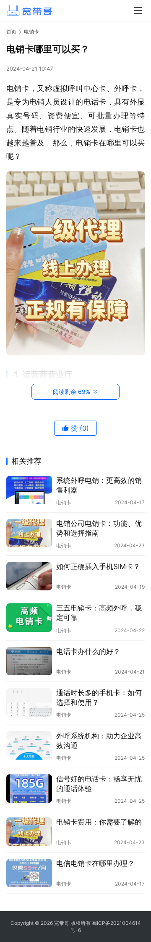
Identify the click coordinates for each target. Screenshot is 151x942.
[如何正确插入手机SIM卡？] (29, 576)
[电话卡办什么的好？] (29, 661)
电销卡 (63, 502)
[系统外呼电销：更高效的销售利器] (29, 490)
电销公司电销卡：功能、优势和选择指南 (99, 528)
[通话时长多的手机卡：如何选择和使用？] (29, 702)
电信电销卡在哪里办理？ (95, 863)
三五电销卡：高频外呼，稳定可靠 (99, 613)
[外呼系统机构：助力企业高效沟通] (29, 745)
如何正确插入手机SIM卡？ (98, 566)
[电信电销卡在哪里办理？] (29, 873)
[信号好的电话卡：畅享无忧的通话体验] (29, 788)
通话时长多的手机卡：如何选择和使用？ (99, 698)
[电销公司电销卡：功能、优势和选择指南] (29, 533)
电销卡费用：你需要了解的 (99, 822)
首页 (11, 31)
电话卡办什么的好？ (88, 651)
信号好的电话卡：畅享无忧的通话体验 (99, 784)
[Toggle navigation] (138, 10)
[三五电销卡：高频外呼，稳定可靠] (29, 617)
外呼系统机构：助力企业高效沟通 (99, 741)
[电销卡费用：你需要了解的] (29, 831)
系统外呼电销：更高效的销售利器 (99, 485)
